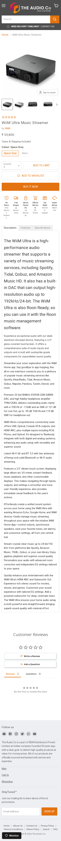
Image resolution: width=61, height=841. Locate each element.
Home (5, 34)
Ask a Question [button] (32, 664)
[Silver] (25, 157)
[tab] (10, 227)
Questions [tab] (31, 673)
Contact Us (31, 825)
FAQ (55, 829)
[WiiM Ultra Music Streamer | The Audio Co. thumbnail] (7, 104)
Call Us (5, 775)
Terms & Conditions (13, 829)
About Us (18, 825)
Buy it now (30, 186)
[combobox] (26, 19)
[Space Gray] (11, 157)
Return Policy (33, 829)
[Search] (54, 19)
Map (4, 768)
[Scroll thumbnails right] (56, 104)
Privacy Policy (47, 825)
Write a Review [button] (32, 656)
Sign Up (49, 811)
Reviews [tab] (10, 673)
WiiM (7, 128)
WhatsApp (7, 781)
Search (46, 829)
